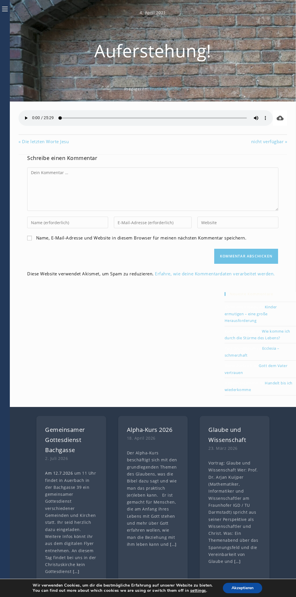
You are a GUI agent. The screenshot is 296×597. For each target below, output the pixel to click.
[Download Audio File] (280, 118)
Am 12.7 (53, 473)
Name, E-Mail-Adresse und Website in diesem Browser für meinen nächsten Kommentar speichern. (141, 238)
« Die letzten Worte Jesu (43, 141)
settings (198, 590)
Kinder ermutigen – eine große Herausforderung (251, 313)
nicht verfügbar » (269, 141)
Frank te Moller (166, 89)
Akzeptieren (243, 588)
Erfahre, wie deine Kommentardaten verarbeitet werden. (215, 274)
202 (67, 473)
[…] (76, 571)
